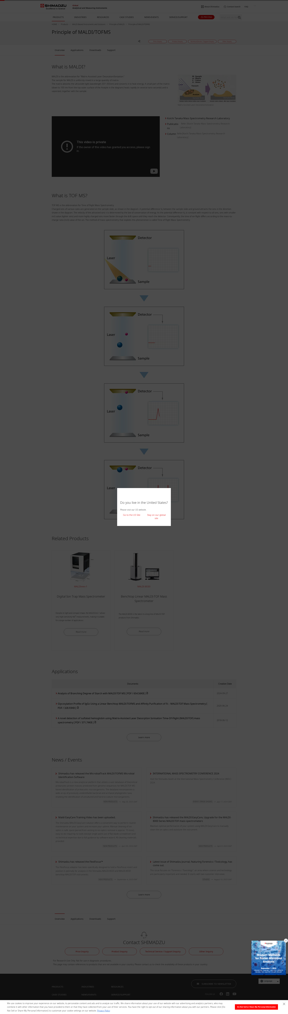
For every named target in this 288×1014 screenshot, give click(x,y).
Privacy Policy (103, 1010)
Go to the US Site (131, 514)
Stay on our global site (156, 516)
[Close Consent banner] (284, 1004)
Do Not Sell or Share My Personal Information (256, 1007)
